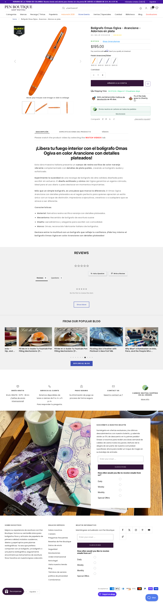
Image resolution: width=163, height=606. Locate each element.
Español (153, 2)
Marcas (23, 14)
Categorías (11, 14)
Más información (120, 113)
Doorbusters (151, 14)
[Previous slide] (15, 61)
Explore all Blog (81, 363)
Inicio (15, 19)
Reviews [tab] (40, 278)
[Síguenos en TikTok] (122, 536)
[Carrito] (151, 8)
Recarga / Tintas (37, 14)
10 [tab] (92, 357)
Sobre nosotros (55, 530)
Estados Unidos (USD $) (135, 2)
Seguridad (52, 549)
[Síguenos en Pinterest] (142, 530)
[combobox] (87, 8)
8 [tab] (87, 357)
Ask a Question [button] (98, 273)
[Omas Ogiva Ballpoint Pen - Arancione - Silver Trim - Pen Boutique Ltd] (28, 107)
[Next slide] (80, 61)
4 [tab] (78, 357)
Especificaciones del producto (75, 132)
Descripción (42, 132)
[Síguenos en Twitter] (129, 530)
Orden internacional (57, 557)
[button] (140, 8)
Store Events (84, 14)
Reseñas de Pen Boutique (59, 541)
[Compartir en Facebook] (102, 119)
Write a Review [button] (119, 273)
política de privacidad (58, 576)
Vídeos (105, 132)
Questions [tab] (55, 278)
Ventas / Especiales (102, 14)
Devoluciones (54, 553)
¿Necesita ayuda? (142, 119)
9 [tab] (90, 357)
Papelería (53, 14)
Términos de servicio (57, 572)
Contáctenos (54, 579)
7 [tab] (85, 357)
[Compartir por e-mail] (114, 119)
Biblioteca (130, 14)
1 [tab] (71, 357)
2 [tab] (73, 357)
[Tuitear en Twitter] (110, 119)
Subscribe (120, 467)
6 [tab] (83, 357)
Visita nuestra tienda (57, 564)
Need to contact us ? (113, 395)
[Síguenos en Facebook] (122, 530)
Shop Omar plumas (111, 41)
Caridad (118, 14)
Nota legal (53, 560)
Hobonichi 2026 (68, 14)
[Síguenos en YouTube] (149, 530)
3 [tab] (75, 357)
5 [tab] (80, 357)
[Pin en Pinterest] (106, 119)
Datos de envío (55, 545)
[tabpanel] (99, 340)
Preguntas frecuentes (58, 537)
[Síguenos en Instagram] (136, 530)
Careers (51, 534)
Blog (140, 14)
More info (145, 399)
